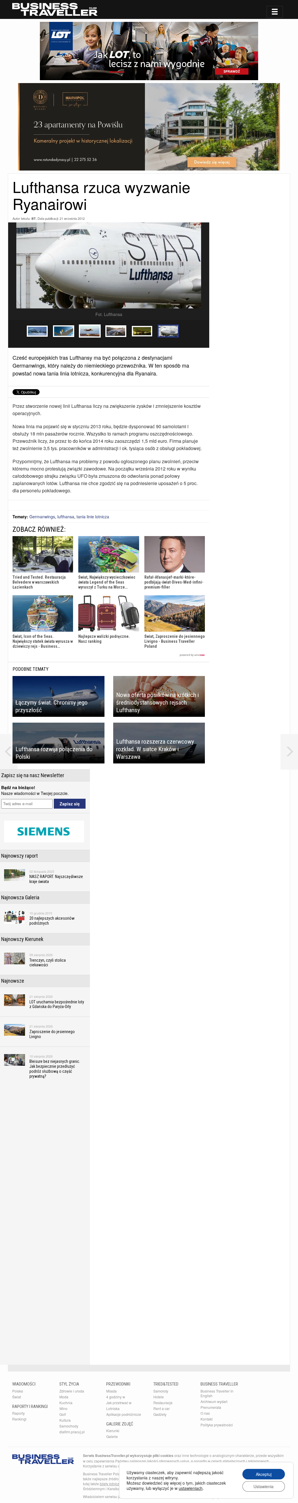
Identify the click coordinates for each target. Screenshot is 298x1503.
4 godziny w (115, 1396)
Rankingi (19, 1418)
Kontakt (206, 1418)
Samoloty (160, 1390)
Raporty (18, 1413)
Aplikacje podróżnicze (123, 1414)
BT (33, 218)
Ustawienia (263, 1486)
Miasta (111, 1390)
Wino (63, 1408)
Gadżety (159, 1414)
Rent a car (161, 1408)
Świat (16, 1396)
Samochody (68, 1425)
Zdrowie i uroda (71, 1390)
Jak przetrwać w (119, 1402)
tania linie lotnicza (93, 516)
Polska (17, 1390)
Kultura (65, 1420)
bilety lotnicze (110, 1483)
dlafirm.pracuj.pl (72, 1431)
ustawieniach (191, 1488)
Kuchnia (65, 1402)
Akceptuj (264, 1474)
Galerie (112, 1436)
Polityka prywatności (217, 1424)
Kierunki (112, 1430)
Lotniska (113, 1408)
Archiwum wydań (214, 1401)
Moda (63, 1396)
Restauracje (163, 1402)
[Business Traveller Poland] (54, 9)
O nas (205, 1413)
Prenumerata (211, 1407)
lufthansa (65, 516)
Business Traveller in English (217, 1393)
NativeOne (109, 655)
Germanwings (42, 516)
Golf (62, 1414)
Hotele (158, 1396)
